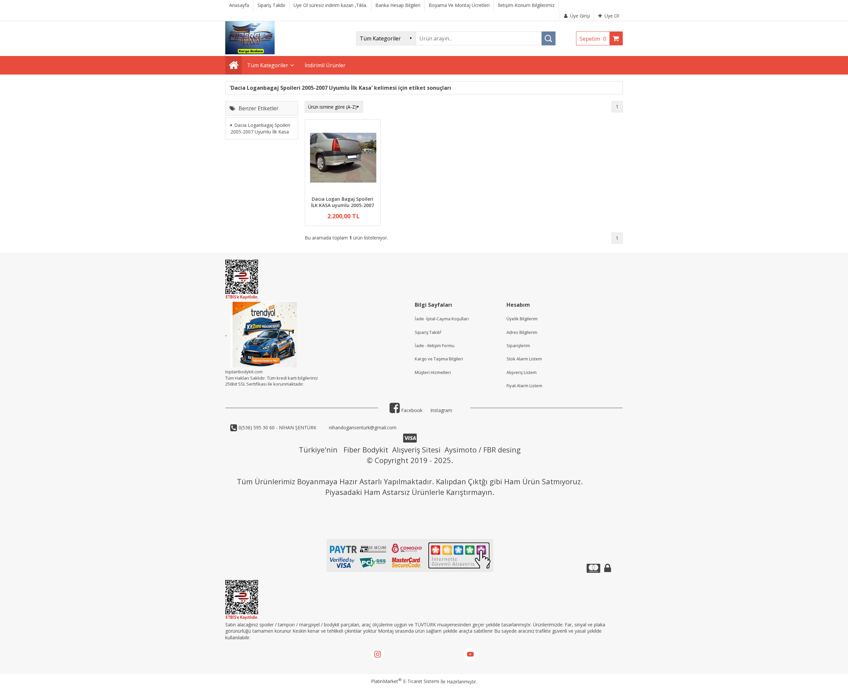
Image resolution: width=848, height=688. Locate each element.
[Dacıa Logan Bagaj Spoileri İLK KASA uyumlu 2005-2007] (342, 158)
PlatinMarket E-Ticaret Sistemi (405, 681)
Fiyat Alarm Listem (524, 386)
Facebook (411, 410)
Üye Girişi (580, 16)
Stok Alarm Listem (524, 359)
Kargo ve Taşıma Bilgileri (439, 359)
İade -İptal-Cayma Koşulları (442, 319)
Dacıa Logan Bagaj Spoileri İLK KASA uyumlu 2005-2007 (342, 202)
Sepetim (593, 38)
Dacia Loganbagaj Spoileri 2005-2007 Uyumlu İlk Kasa (260, 128)
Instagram (441, 410)
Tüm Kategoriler (267, 65)
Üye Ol (612, 16)
